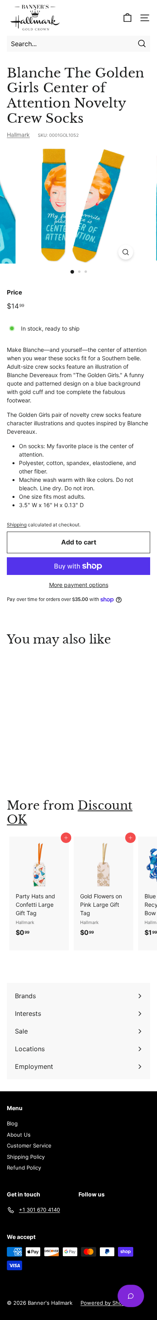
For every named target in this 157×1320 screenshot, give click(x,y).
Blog (12, 1123)
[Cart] (127, 18)
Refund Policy (24, 1167)
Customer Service (29, 1145)
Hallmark (18, 134)
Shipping (17, 525)
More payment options (78, 584)
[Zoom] (125, 252)
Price (14, 292)
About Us (19, 1134)
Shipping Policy (26, 1156)
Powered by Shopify (106, 1303)
